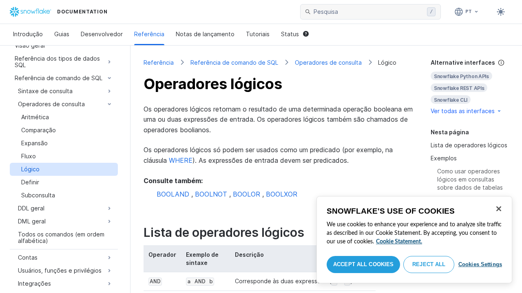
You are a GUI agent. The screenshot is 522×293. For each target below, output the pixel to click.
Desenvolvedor (102, 34)
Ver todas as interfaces (463, 110)
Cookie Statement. (399, 242)
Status (290, 34)
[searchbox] (369, 11)
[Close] (499, 209)
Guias (61, 34)
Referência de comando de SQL (234, 62)
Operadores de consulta (328, 62)
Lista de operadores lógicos (469, 145)
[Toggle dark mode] (501, 12)
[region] (414, 239)
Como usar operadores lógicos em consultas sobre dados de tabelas (470, 179)
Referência (149, 34)
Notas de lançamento (205, 34)
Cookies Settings (480, 264)
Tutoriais (258, 34)
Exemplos (444, 158)
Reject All (428, 264)
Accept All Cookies (363, 264)
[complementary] (470, 87)
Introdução (28, 34)
